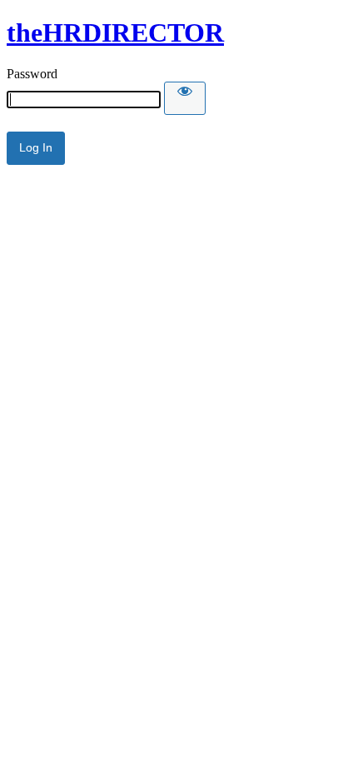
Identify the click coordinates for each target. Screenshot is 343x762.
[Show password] (185, 98)
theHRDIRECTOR (115, 32)
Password (32, 74)
